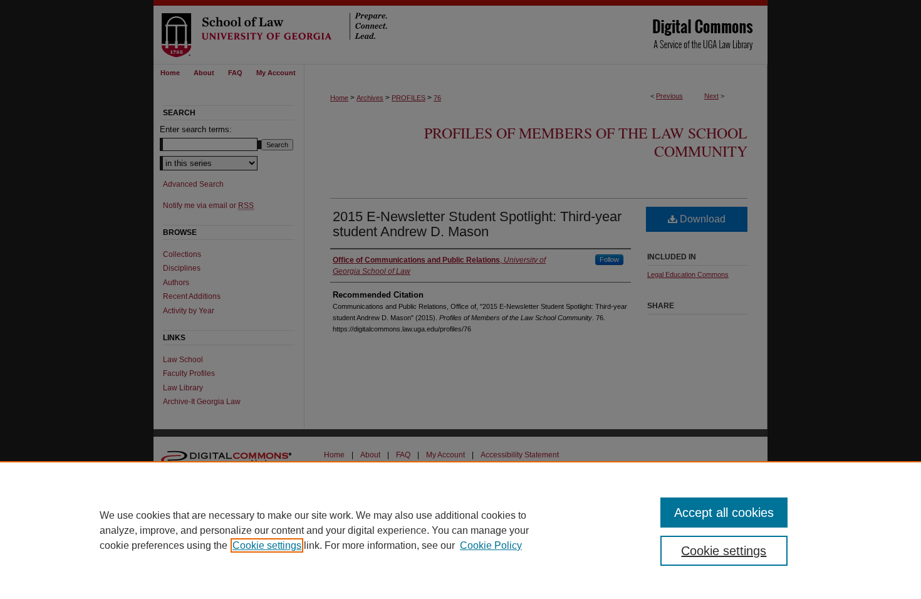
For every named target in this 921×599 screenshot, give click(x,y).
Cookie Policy (491, 545)
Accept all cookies (724, 512)
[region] (460, 530)
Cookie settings (266, 545)
